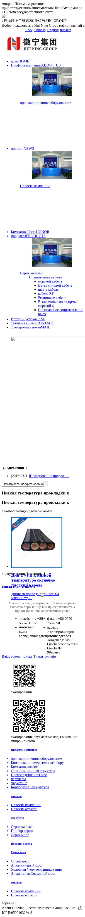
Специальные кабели (45, 277)
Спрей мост (20, 861)
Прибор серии (22, 831)
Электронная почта (30, 327)
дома (20, 61)
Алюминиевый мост (27, 865)
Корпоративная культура (30, 787)
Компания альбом (24, 767)
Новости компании (35, 186)
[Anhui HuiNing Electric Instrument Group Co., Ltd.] (33, 53)
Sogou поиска (21, 656)
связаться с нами (32, 323)
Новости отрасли (24, 809)
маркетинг (19, 783)
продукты (28, 236)
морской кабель (50, 281)
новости (22, 148)
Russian (65, 30)
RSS (28, 30)
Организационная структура (33, 771)
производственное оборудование (45, 103)
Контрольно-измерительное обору (37, 763)
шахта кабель (48, 289)
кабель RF (46, 293)
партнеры (18, 779)
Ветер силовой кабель (55, 285)
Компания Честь (30, 232)
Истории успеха (28, 319)
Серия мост (20, 835)
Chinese (39, 30)
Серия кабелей (31, 273)
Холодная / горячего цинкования (36, 869)
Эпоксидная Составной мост (33, 873)
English (52, 30)
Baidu (6, 656)
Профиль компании (36, 65)
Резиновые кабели (52, 297)
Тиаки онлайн (44, 656)
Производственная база (29, 775)
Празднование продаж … (49, 476)
